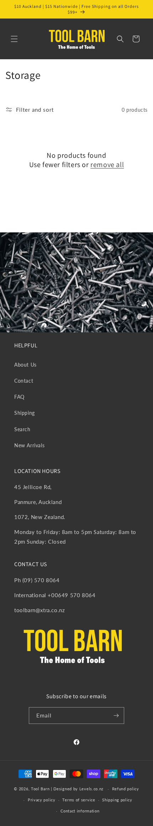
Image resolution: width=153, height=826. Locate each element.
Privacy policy (42, 799)
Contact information (79, 811)
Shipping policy (117, 799)
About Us (25, 365)
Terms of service (78, 799)
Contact (23, 381)
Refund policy (125, 788)
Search (22, 429)
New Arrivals (29, 445)
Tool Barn (40, 788)
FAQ (19, 397)
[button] (14, 39)
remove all (107, 164)
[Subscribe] (116, 715)
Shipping (24, 413)
